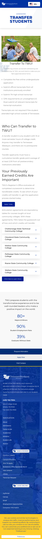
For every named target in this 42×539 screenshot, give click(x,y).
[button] (21, 351)
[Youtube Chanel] (20, 415)
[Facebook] (9, 415)
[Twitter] (4, 415)
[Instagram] (15, 415)
